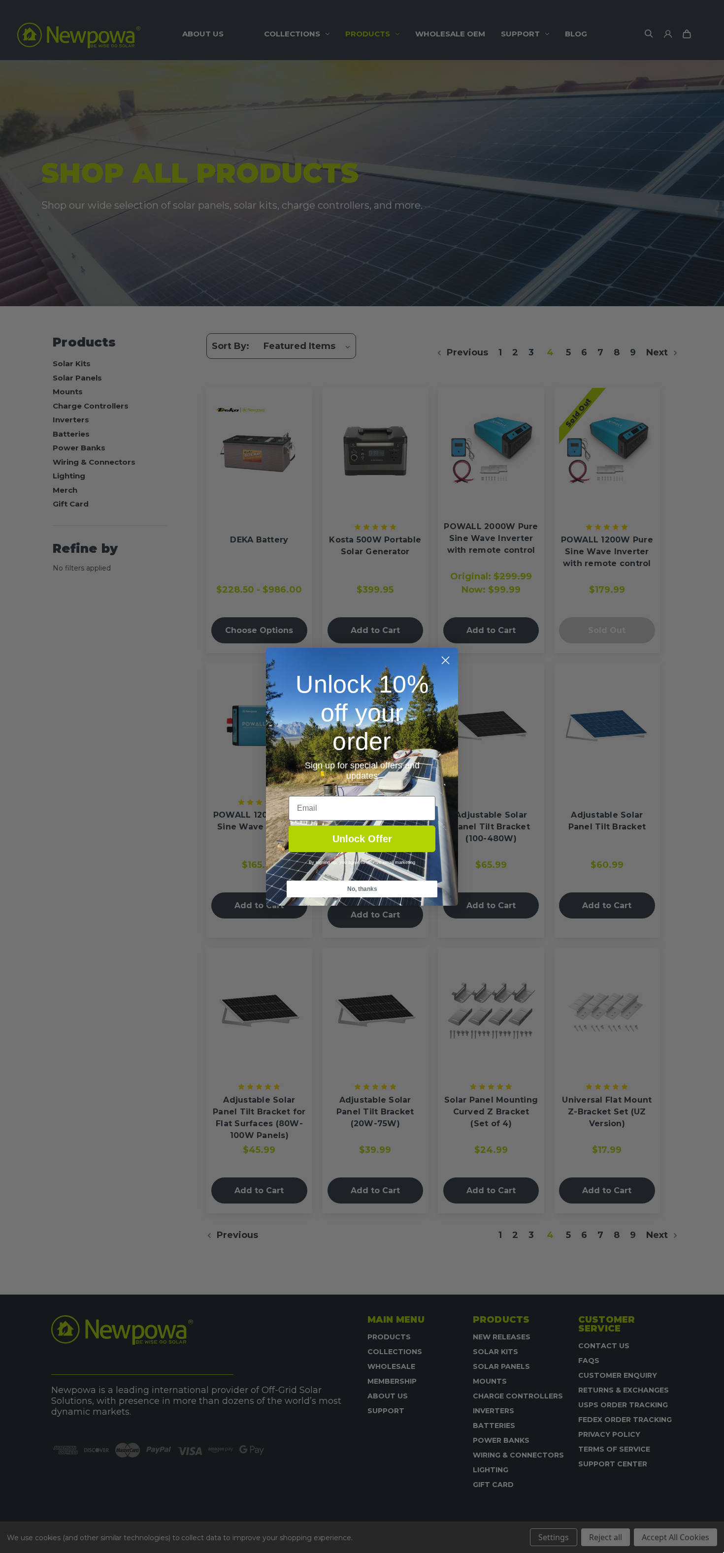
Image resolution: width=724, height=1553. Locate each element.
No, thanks (362, 889)
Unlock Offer (362, 838)
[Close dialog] (445, 660)
